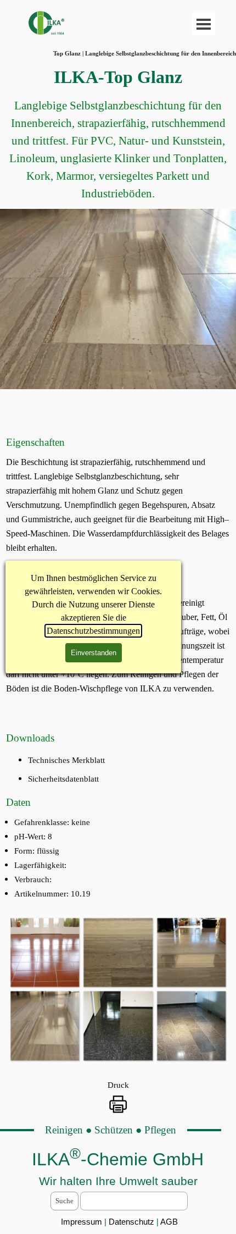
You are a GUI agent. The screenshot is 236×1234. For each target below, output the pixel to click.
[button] (44, 952)
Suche (64, 1201)
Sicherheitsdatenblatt (63, 778)
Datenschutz (132, 1222)
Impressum (81, 1222)
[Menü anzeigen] (204, 24)
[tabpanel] (118, 133)
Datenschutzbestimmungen (93, 630)
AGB (169, 1222)
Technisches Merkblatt (66, 760)
